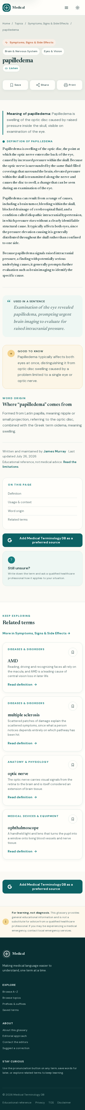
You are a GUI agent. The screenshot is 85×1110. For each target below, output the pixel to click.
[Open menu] (66, 8)
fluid (68, 166)
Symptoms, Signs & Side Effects (48, 23)
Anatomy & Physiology (28, 762)
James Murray (55, 451)
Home (6, 23)
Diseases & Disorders (26, 649)
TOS (51, 1102)
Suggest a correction (15, 1048)
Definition (14, 494)
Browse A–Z (10, 992)
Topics (19, 23)
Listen (13, 68)
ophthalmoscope (23, 828)
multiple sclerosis (23, 715)
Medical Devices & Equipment (33, 816)
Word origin (16, 511)
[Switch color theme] (78, 8)
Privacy (40, 1102)
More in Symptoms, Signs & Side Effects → (36, 633)
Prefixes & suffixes (14, 1004)
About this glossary (14, 1030)
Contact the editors (15, 1042)
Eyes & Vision (53, 51)
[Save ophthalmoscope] (72, 819)
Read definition (22, 684)
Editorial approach (14, 1036)
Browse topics (11, 998)
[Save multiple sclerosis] (72, 706)
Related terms (18, 519)
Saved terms (10, 1010)
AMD (13, 661)
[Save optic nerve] (72, 764)
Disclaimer (64, 1102)
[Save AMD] (72, 652)
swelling (31, 149)
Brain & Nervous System (21, 51)
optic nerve (25, 154)
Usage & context (20, 502)
